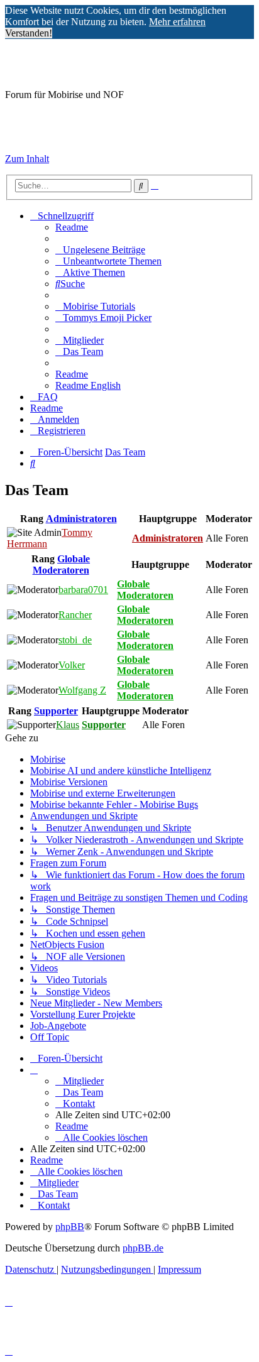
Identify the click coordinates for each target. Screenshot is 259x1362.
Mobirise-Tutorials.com (106, 63)
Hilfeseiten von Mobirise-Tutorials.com (74, 116)
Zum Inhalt (27, 158)
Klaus (67, 724)
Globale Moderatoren (62, 564)
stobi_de (75, 640)
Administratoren (81, 518)
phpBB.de (143, 1248)
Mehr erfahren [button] (177, 21)
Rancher (75, 614)
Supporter (56, 711)
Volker (71, 665)
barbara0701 (83, 589)
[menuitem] (71, 227)
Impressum (26, 137)
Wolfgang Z (82, 690)
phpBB (69, 1226)
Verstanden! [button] (28, 33)
